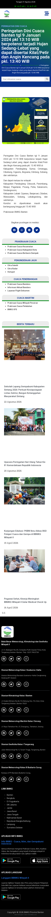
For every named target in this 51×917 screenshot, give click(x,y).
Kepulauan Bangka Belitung (18, 821)
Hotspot (11, 272)
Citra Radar (12, 269)
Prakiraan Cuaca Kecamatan (20, 246)
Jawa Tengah (12, 814)
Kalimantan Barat (14, 818)
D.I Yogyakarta (13, 801)
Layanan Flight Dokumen (18, 291)
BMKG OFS (12, 309)
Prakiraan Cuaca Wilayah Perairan (22, 303)
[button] (14, 230)
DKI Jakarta (12, 805)
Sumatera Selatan (15, 828)
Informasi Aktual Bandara (18, 287)
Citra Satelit (12, 265)
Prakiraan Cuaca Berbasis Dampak (22, 253)
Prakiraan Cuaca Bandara (18, 284)
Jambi (9, 808)
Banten (10, 795)
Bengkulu (11, 798)
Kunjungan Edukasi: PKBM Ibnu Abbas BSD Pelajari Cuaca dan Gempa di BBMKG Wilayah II (25, 534)
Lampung (11, 824)
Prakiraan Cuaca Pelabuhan (20, 306)
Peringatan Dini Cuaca (14, 26)
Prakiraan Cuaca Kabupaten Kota (22, 250)
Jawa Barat (12, 811)
